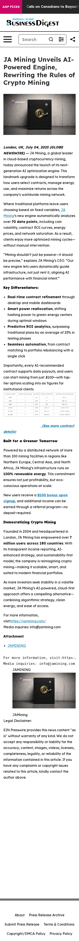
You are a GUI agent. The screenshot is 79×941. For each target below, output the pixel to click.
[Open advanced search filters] (61, 39)
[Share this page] (73, 39)
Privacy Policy (61, 933)
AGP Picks (11, 7)
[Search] (51, 39)
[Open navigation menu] (7, 39)
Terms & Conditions (59, 924)
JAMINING (17, 645)
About (20, 915)
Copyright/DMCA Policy (26, 933)
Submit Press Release (22, 924)
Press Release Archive (46, 915)
